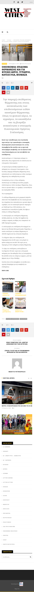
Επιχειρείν (6, 491)
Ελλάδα (9, 40)
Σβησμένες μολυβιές (10, 531)
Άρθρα (5, 469)
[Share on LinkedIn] (13, 88)
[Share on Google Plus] (22, 88)
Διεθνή (5, 473)
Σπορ (5, 540)
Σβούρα (5, 535)
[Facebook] (14, 2)
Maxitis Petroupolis (26, 63)
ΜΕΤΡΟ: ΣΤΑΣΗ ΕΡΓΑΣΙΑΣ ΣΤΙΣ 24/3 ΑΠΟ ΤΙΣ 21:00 (17, 406)
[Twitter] (22, 2)
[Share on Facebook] (3, 88)
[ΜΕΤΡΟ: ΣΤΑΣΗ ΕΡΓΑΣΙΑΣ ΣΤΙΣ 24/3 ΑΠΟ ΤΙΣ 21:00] (17, 392)
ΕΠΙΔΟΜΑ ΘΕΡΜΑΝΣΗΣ (12, 319)
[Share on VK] (3, 92)
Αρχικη (17, 588)
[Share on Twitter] (8, 88)
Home (3, 40)
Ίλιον (5, 495)
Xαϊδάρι (5, 451)
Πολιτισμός (7, 522)
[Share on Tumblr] (17, 88)
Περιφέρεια (6, 513)
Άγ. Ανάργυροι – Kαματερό (12, 455)
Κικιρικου (6, 500)
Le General (6, 446)
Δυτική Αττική (8, 482)
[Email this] (8, 92)
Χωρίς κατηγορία (9, 544)
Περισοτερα (31, 82)
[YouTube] (18, 2)
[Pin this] (26, 88)
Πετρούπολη (7, 517)
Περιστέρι (6, 508)
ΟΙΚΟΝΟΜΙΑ (23, 319)
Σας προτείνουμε (9, 526)
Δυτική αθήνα (8, 478)
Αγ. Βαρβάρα (7, 460)
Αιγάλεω (5, 464)
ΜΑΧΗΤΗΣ (6, 504)
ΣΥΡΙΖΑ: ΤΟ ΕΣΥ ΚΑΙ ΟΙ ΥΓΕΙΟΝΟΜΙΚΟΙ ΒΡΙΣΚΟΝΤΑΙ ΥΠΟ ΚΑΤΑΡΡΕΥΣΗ (17, 350)
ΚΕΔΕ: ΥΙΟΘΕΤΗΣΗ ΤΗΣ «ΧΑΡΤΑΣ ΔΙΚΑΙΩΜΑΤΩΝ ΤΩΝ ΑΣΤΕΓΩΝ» (17, 342)
